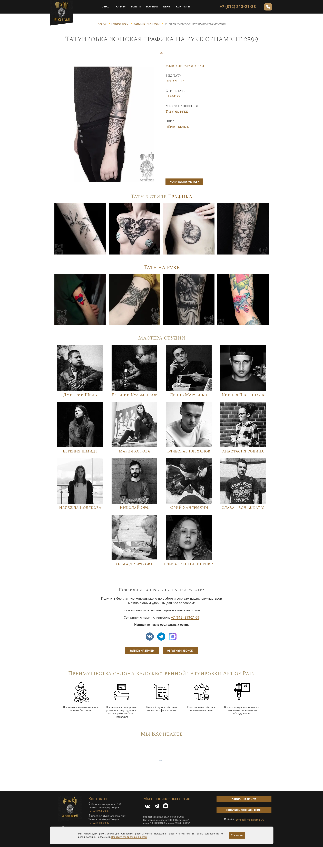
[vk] (150, 636)
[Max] (173, 636)
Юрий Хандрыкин (188, 508)
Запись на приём (141, 650)
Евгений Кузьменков (134, 395)
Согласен (237, 835)
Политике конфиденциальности (129, 837)
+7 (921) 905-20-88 (98, 810)
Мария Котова (134, 451)
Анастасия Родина (243, 451)
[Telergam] (161, 636)
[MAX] (165, 806)
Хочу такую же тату (184, 181)
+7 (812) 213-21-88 (238, 6)
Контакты (183, 6)
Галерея (120, 6)
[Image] (80, 228)
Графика (173, 96)
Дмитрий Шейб (80, 395)
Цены (167, 6)
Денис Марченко (188, 395)
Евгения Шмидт (80, 451)
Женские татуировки (184, 65)
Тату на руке (176, 111)
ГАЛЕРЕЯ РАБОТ (120, 23)
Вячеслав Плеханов (188, 451)
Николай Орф (134, 508)
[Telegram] (157, 806)
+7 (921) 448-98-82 (98, 822)
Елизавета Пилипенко (188, 564)
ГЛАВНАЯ (102, 23)
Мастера (152, 6)
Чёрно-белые (177, 126)
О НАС (105, 6)
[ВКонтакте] (147, 806)
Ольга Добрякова (134, 564)
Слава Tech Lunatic (243, 508)
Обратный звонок (180, 650)
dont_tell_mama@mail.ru (250, 819)
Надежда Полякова (80, 508)
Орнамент (174, 81)
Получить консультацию (243, 810)
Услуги (136, 6)
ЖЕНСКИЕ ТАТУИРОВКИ (147, 23)
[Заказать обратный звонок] (268, 6)
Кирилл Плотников (243, 395)
